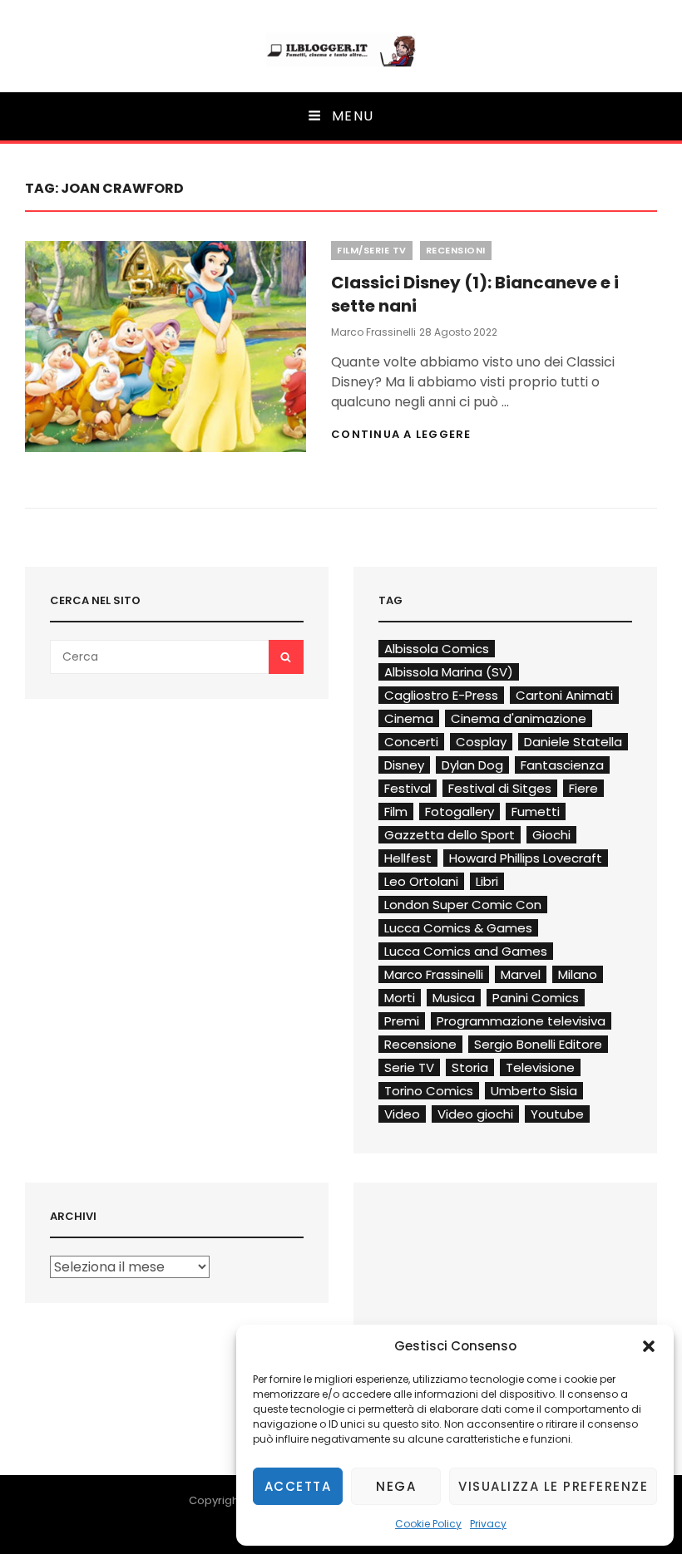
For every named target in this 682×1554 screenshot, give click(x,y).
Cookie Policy (428, 1524)
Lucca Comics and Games (465, 951)
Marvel (521, 974)
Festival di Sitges (499, 788)
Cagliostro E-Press (441, 695)
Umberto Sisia (534, 1090)
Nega (396, 1486)
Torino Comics (428, 1090)
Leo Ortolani (421, 881)
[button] (648, 1346)
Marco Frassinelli (373, 332)
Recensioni (456, 250)
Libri (487, 881)
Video (402, 1114)
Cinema (408, 718)
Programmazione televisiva (521, 1021)
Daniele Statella (573, 741)
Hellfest (408, 858)
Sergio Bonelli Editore (538, 1044)
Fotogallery (459, 811)
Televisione (540, 1067)
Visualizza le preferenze (553, 1486)
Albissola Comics (436, 648)
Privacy (488, 1524)
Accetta (298, 1486)
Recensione (420, 1044)
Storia (470, 1067)
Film (396, 811)
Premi (401, 1021)
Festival (407, 788)
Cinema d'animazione (518, 718)
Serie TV (409, 1067)
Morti (399, 997)
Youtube (557, 1114)
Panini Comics (535, 997)
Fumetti (536, 811)
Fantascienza (562, 765)
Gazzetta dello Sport (449, 834)
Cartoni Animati (564, 695)
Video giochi (475, 1114)
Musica (453, 997)
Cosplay (481, 741)
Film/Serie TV (372, 250)
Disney (404, 765)
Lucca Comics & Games (458, 928)
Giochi (551, 834)
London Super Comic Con (462, 904)
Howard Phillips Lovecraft (525, 858)
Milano (577, 974)
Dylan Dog (472, 765)
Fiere (583, 788)
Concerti (411, 741)
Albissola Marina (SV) (448, 672)
